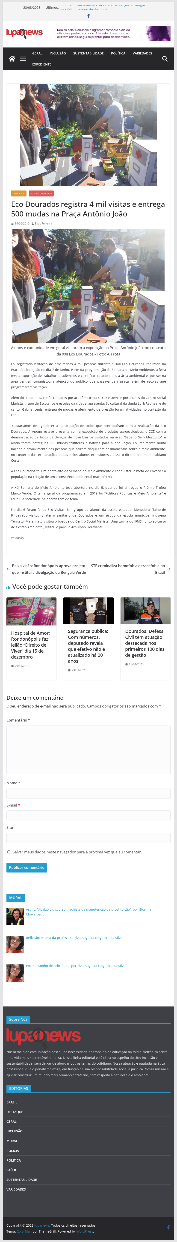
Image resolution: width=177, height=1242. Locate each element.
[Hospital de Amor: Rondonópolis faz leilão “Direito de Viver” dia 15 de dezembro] (31, 600)
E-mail (13, 805)
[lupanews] (12, 58)
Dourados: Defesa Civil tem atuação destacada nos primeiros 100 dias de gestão (145, 643)
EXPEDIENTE (41, 64)
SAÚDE (11, 1170)
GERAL (37, 53)
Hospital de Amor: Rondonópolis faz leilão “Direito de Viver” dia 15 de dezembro (30, 645)
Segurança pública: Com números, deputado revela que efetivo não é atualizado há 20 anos (88, 646)
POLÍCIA (12, 1150)
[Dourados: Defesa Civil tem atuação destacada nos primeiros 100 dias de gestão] (146, 600)
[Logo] (43, 1031)
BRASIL (11, 1102)
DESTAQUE (19, 193)
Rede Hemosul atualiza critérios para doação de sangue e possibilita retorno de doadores (104, 9)
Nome (13, 782)
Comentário (18, 720)
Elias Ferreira (43, 223)
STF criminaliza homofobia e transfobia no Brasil (128, 569)
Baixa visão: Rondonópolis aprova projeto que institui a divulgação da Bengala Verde (49, 569)
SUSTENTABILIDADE (88, 53)
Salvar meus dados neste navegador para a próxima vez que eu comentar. (77, 852)
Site (9, 827)
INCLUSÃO (58, 53)
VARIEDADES (142, 53)
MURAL (12, 1141)
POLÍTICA (118, 53)
